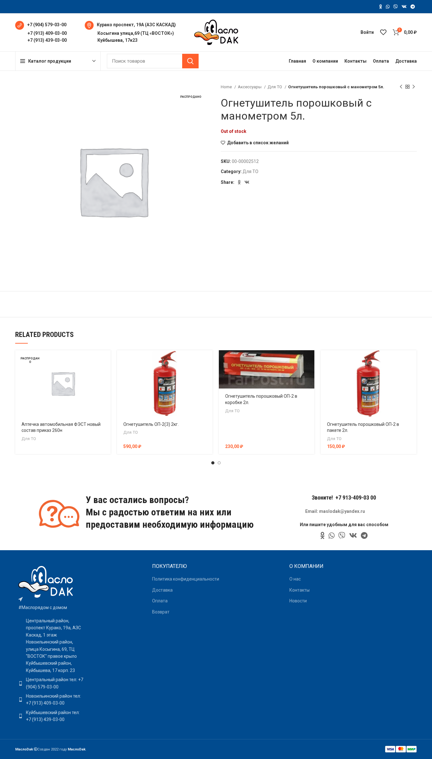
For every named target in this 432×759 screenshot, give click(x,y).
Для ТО (275, 86)
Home (227, 86)
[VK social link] (404, 7)
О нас (295, 579)
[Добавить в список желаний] (106, 389)
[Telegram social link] (413, 7)
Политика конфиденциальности (185, 579)
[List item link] (50, 683)
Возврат (161, 611)
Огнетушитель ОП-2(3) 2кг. (151, 424)
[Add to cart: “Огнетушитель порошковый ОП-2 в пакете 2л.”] (412, 360)
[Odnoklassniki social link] (380, 7)
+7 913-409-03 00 (356, 497)
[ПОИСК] (190, 61)
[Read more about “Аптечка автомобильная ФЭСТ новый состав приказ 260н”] (106, 360)
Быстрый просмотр (106, 375)
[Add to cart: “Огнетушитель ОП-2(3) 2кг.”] (208, 360)
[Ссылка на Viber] (396, 7)
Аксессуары (250, 86)
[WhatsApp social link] (388, 7)
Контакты (299, 590)
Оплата (160, 600)
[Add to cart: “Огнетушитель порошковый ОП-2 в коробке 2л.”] (310, 360)
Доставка (162, 590)
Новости (298, 600)
